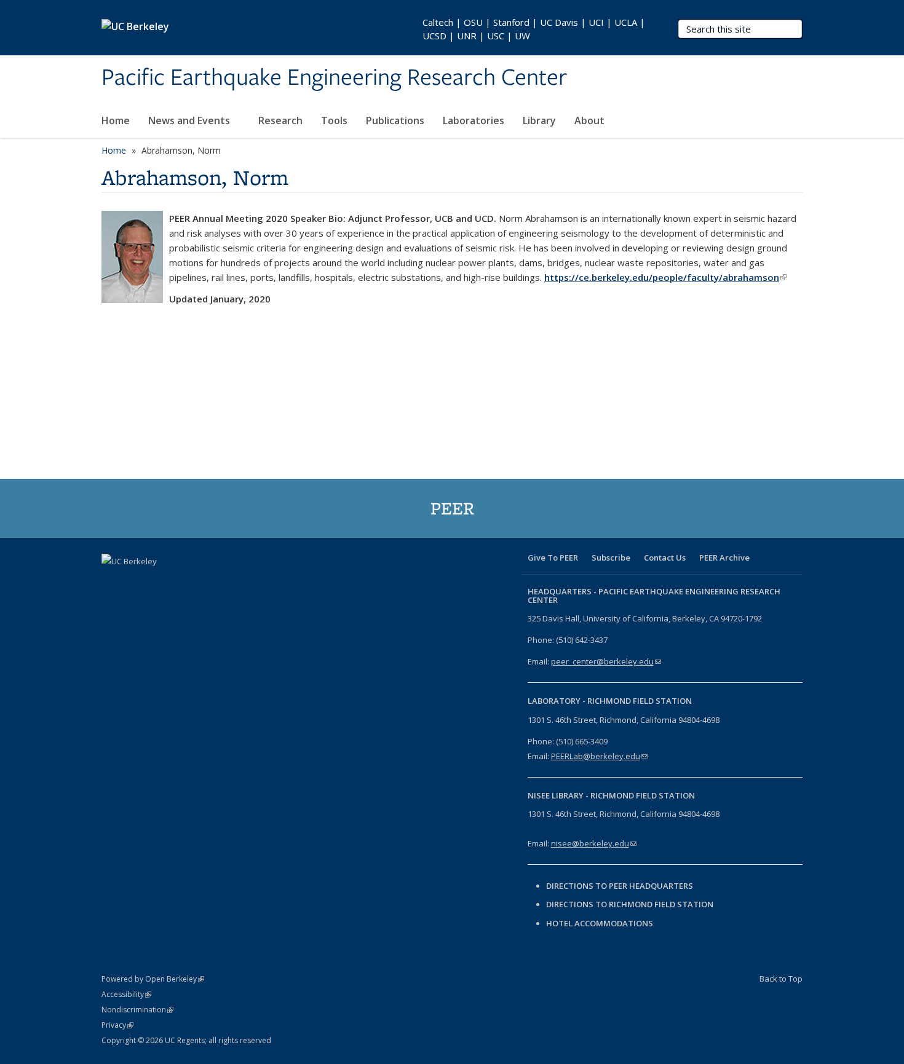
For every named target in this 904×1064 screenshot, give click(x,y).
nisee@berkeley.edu (593, 843)
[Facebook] (112, 582)
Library (539, 120)
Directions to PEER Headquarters (620, 885)
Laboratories (473, 120)
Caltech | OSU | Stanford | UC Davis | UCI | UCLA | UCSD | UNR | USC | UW (533, 29)
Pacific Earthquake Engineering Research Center (334, 78)
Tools (334, 120)
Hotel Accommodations (599, 923)
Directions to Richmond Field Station (629, 904)
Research (280, 120)
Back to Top (781, 978)
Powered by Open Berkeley (152, 979)
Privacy (117, 1025)
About (590, 120)
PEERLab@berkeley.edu (599, 756)
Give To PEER (553, 557)
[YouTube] (184, 582)
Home (115, 120)
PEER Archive (724, 557)
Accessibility (126, 994)
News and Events (190, 120)
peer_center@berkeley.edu (606, 661)
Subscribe (611, 557)
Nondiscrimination (137, 1009)
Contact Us (665, 557)
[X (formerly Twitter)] (136, 582)
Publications (395, 120)
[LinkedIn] (160, 582)
